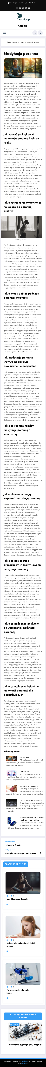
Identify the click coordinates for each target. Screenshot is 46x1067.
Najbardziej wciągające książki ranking (21, 944)
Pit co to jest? (24, 757)
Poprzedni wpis (10, 841)
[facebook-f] (17, 8)
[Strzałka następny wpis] (40, 853)
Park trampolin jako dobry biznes (18, 991)
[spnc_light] (40, 32)
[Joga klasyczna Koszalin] (23, 883)
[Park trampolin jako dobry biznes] (23, 974)
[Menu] (4, 32)
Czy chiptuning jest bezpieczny (31, 800)
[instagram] (26, 8)
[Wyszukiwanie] (34, 33)
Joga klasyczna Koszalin (17, 899)
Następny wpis (10, 850)
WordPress (24, 1061)
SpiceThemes (24, 1063)
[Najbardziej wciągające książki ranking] (23, 927)
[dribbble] (23, 8)
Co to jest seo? (25, 772)
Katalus (22, 26)
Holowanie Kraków (13, 845)
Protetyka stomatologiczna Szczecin (20, 853)
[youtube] (29, 8)
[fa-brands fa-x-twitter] (20, 8)
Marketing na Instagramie (29, 786)
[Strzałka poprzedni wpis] (40, 843)
